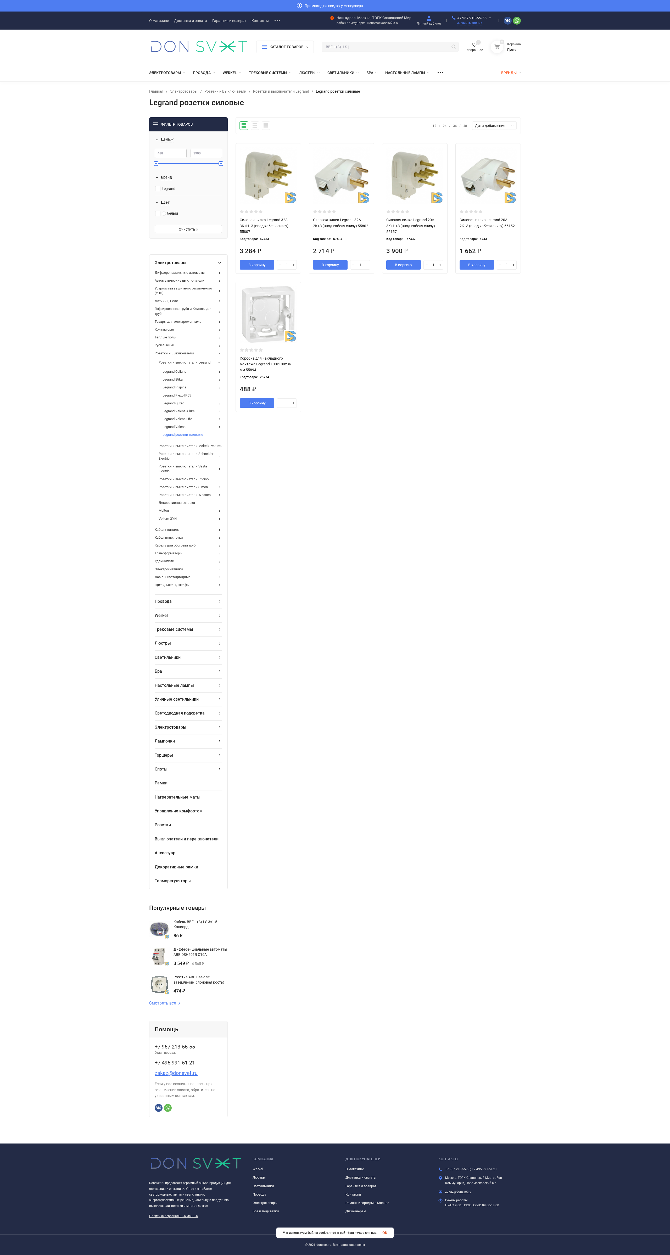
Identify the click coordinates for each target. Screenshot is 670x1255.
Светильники (263, 1186)
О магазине (354, 1169)
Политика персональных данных (173, 1216)
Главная (156, 91)
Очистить (187, 229)
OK (384, 1233)
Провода (259, 1194)
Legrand (168, 189)
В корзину (257, 265)
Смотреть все (162, 1003)
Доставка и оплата (360, 1177)
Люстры (259, 1177)
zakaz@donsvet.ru (176, 1073)
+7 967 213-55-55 (472, 18)
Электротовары (184, 91)
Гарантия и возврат (360, 1186)
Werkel (258, 1169)
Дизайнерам (355, 1211)
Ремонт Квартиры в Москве (367, 1203)
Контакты (353, 1194)
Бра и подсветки (266, 1211)
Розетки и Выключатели (225, 91)
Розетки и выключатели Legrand (281, 91)
